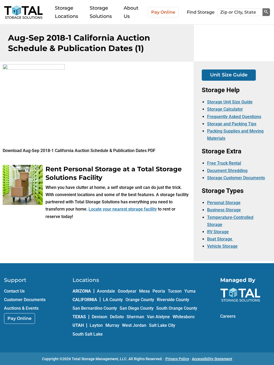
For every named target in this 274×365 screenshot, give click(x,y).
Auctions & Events (21, 308)
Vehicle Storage (222, 246)
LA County (113, 299)
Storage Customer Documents (236, 177)
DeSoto (117, 316)
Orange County (139, 299)
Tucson (175, 291)
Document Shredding (227, 170)
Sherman (135, 316)
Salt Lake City (162, 325)
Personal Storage (224, 202)
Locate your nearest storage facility (123, 209)
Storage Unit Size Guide (230, 101)
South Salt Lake (88, 334)
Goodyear (127, 291)
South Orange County (176, 308)
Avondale (106, 291)
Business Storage (224, 209)
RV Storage (218, 231)
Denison (99, 316)
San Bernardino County (95, 308)
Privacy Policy (177, 359)
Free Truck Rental (224, 163)
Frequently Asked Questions (234, 116)
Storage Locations (66, 12)
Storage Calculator (225, 109)
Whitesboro (184, 316)
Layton (96, 325)
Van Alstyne (158, 316)
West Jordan (134, 325)
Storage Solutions (101, 12)
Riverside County (173, 299)
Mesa (144, 291)
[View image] (34, 67)
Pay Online (163, 12)
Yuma (190, 291)
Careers (227, 316)
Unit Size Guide (229, 75)
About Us (131, 12)
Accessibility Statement (212, 359)
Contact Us (14, 291)
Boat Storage (220, 239)
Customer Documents (24, 299)
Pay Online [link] (19, 318)
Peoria (159, 291)
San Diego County (137, 308)
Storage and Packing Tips (231, 123)
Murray (112, 325)
